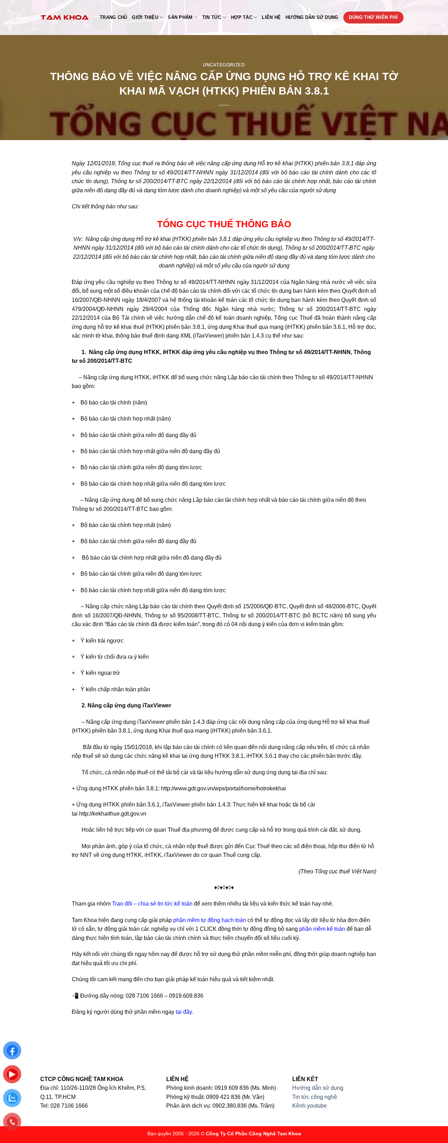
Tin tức (212, 17)
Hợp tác (241, 17)
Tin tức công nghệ (314, 1097)
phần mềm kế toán (322, 929)
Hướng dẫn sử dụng (312, 17)
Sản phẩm (180, 17)
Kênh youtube (309, 1106)
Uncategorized (224, 65)
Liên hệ (271, 17)
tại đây (184, 1012)
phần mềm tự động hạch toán (209, 920)
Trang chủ (113, 17)
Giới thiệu (145, 17)
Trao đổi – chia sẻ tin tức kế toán (152, 904)
